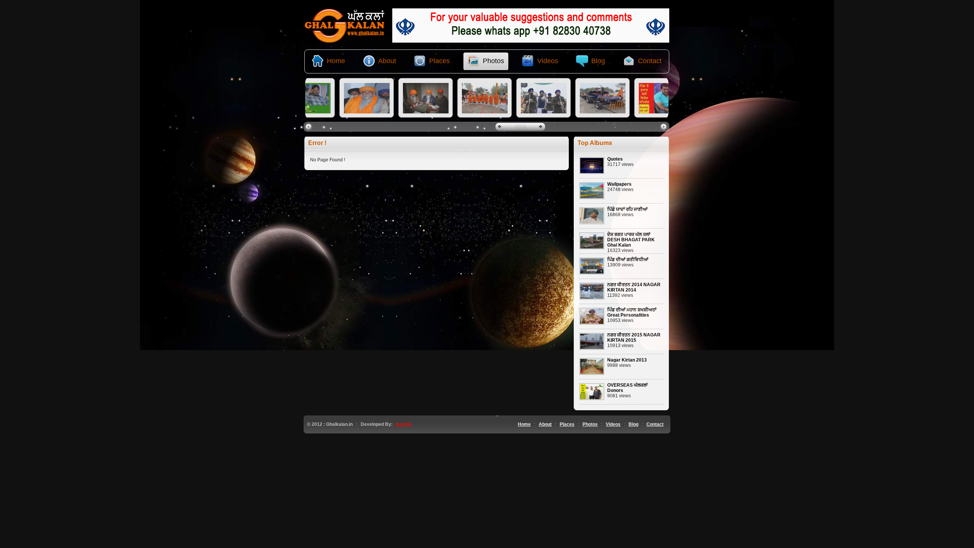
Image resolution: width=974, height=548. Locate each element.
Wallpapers (619, 184)
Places (567, 424)
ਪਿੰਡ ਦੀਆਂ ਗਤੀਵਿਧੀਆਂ (627, 259)
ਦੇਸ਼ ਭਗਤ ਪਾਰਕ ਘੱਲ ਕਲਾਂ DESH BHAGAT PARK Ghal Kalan (631, 240)
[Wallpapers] (591, 197)
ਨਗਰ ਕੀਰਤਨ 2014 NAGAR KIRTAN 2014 (633, 287)
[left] (309, 126)
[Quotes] (591, 172)
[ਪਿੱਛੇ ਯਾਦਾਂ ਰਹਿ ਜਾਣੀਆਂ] (591, 222)
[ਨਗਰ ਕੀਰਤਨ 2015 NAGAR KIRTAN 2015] (591, 348)
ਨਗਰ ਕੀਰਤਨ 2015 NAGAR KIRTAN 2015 (633, 337)
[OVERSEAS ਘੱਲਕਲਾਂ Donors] (591, 398)
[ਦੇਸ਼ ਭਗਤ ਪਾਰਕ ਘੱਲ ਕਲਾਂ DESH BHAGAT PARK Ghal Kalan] (591, 247)
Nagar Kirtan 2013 (627, 360)
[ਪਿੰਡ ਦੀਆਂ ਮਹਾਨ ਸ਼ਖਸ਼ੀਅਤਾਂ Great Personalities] (591, 323)
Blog (633, 424)
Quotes (615, 159)
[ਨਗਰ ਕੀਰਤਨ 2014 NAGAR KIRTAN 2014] (591, 298)
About (545, 424)
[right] (664, 126)
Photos (590, 424)
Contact (655, 424)
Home (524, 424)
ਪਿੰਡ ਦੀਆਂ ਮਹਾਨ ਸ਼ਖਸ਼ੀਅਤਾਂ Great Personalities (631, 312)
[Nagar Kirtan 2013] (591, 373)
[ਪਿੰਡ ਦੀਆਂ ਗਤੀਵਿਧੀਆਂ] (591, 273)
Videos (613, 424)
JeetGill (403, 424)
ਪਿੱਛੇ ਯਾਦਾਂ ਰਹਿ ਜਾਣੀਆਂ (627, 209)
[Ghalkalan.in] (345, 41)
